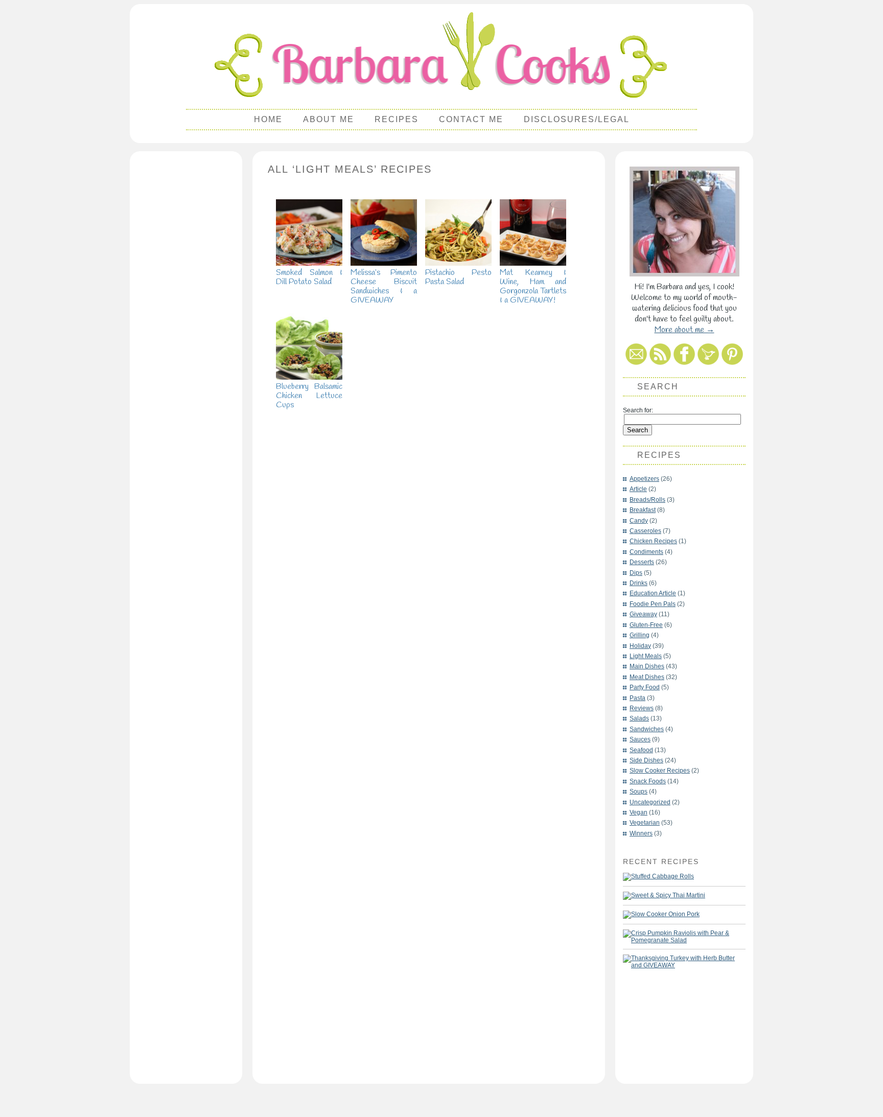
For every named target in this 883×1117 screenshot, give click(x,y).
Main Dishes (647, 666)
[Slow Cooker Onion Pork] (661, 915)
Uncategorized (650, 802)
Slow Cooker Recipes (660, 770)
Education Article (653, 593)
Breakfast (643, 510)
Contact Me (471, 119)
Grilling (639, 635)
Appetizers (644, 478)
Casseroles (645, 530)
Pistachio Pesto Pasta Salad (458, 277)
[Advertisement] (186, 309)
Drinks (638, 583)
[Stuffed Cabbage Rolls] (658, 877)
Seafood (641, 750)
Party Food (645, 687)
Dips (636, 572)
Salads (639, 718)
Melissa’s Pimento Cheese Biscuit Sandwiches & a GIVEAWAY (384, 286)
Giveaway (643, 614)
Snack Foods (648, 781)
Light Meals (646, 656)
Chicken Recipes (653, 541)
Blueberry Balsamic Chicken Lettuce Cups (309, 395)
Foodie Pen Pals (653, 604)
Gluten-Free (646, 625)
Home (268, 119)
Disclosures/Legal (577, 119)
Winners (641, 833)
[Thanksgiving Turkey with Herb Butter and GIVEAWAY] (679, 962)
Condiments (646, 551)
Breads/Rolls (647, 499)
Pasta (637, 698)
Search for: (638, 410)
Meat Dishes (647, 677)
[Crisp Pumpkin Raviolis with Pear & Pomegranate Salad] (679, 936)
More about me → (684, 329)
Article (638, 489)
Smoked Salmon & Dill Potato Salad (309, 277)
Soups (638, 791)
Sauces (640, 739)
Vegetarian (645, 822)
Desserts (642, 562)
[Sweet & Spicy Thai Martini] (664, 896)
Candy (639, 520)
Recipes (397, 119)
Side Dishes (646, 760)
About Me (328, 119)
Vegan (638, 812)
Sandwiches (647, 729)
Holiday (640, 645)
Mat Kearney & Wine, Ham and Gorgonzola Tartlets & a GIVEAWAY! (533, 286)
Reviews (642, 708)
